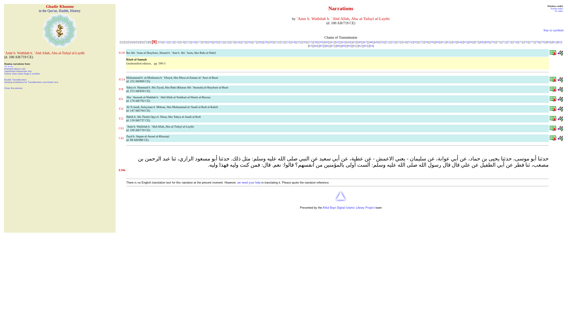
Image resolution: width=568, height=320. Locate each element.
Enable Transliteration (15, 79)
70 (493, 42)
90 (349, 46)
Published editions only (15, 69)
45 (354, 42)
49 (376, 42)
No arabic (559, 11)
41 (332, 42)
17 (199, 42)
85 (321, 46)
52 (393, 42)
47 (365, 42)
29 (265, 42)
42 (337, 42)
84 (316, 46)
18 (204, 42)
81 (554, 42)
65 (465, 42)
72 (504, 42)
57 (420, 42)
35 (298, 42)
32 (282, 42)
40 (326, 42)
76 (526, 42)
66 (470, 42)
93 (365, 46)
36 (304, 42)
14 (182, 42)
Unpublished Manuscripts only (18, 71)
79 (542, 42)
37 (310, 42)
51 (387, 42)
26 (248, 42)
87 (332, 46)
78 (537, 42)
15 (187, 42)
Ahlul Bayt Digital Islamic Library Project (349, 207)
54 (404, 42)
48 (371, 42)
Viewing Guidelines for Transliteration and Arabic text (31, 82)
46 (359, 42)
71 (498, 42)
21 (221, 42)
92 (360, 46)
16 (193, 42)
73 (509, 42)
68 (481, 42)
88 (338, 46)
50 (382, 42)
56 (415, 42)
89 (343, 46)
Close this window (13, 88)
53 (398, 42)
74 (515, 42)
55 (409, 42)
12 (171, 42)
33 (287, 42)
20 (215, 42)
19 (210, 42)
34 (293, 42)
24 (237, 42)
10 (160, 42)
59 (432, 42)
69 (487, 42)
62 (448, 42)
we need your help (248, 182)
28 (260, 42)
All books (8, 66)
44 (348, 42)
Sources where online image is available (22, 73)
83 (310, 46)
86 (327, 46)
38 (315, 42)
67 (476, 42)
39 (321, 42)
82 (559, 42)
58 (426, 42)
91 (354, 46)
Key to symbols (554, 30)
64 (459, 42)
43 (343, 42)
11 (165, 42)
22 (226, 42)
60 (437, 42)
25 (243, 42)
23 (232, 42)
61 (443, 42)
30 (271, 42)
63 (454, 42)
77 (531, 42)
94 (371, 46)
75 (520, 42)
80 (548, 42)
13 (176, 42)
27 (254, 42)
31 (276, 42)
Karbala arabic (557, 8)
